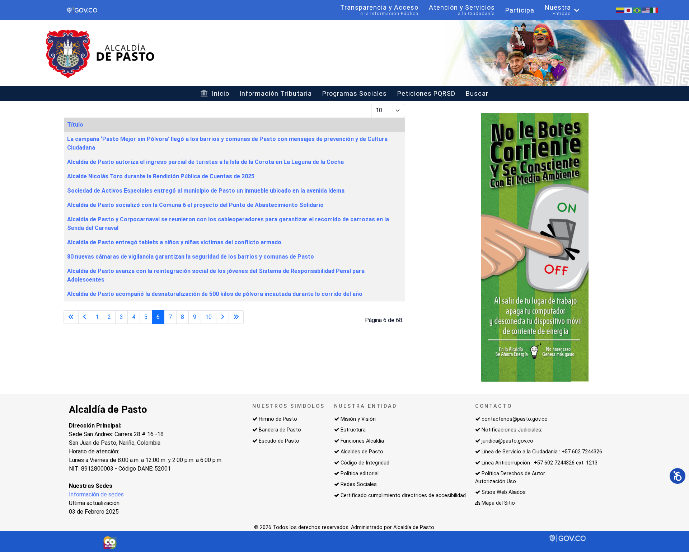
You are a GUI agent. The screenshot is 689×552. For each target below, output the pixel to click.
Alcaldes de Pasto (362, 452)
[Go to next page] (222, 317)
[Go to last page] (236, 317)
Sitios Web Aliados (504, 492)
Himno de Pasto (278, 419)
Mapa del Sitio (498, 503)
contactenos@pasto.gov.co (515, 419)
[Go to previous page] (84, 317)
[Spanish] (620, 9)
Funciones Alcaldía (362, 441)
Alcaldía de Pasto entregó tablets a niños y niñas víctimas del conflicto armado (174, 242)
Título (75, 124)
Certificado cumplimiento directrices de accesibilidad (403, 495)
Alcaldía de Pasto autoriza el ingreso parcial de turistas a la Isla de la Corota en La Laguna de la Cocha (205, 162)
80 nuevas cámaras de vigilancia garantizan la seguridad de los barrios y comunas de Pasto (190, 256)
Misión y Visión (358, 419)
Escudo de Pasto (279, 441)
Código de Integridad (365, 463)
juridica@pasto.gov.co (507, 441)
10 (208, 316)
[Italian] (654, 9)
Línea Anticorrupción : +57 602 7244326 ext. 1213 (539, 463)
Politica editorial (360, 474)
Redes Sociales (359, 484)
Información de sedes (96, 494)
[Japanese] (628, 9)
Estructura (353, 430)
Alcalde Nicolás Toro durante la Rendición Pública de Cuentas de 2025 (160, 176)
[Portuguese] (637, 9)
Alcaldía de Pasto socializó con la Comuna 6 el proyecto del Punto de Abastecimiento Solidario (195, 205)
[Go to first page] (71, 317)
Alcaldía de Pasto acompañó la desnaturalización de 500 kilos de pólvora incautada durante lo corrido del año (214, 294)
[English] (646, 9)
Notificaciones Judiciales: (512, 430)
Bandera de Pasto (280, 430)
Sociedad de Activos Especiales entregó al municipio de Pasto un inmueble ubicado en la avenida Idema (205, 190)
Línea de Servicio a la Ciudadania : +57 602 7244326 (542, 452)
